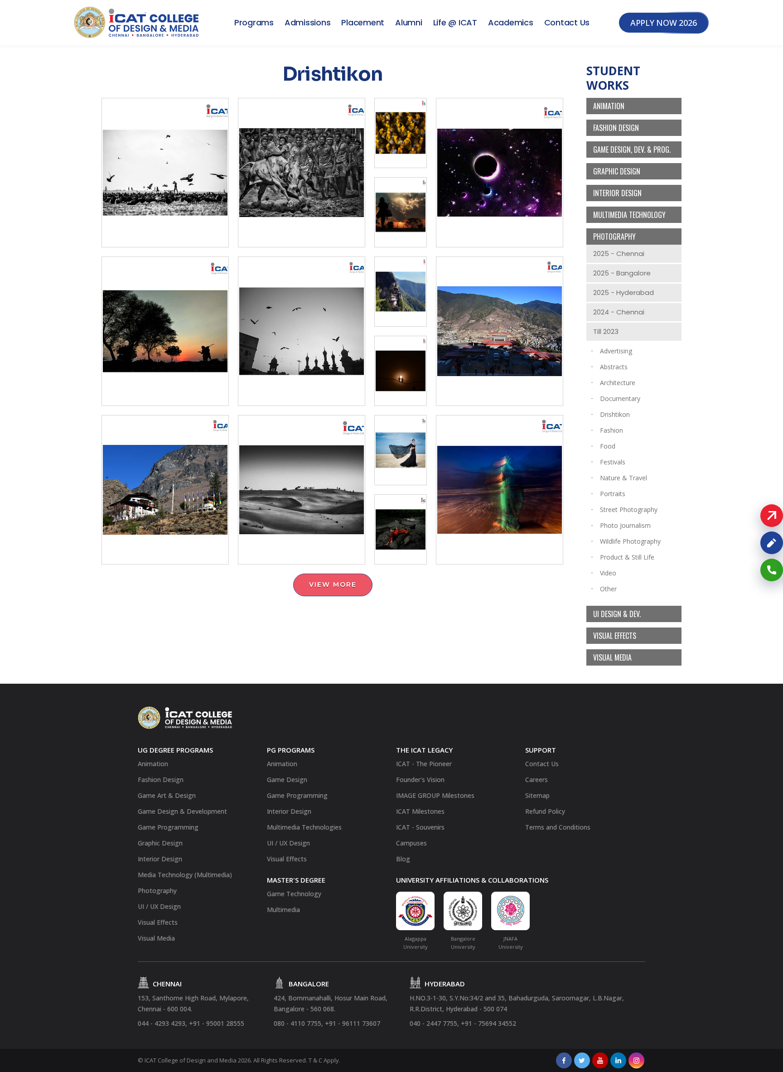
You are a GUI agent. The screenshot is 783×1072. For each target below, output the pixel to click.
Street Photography (628, 509)
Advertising (616, 351)
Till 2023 (606, 331)
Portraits (612, 493)
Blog (403, 859)
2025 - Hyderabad (623, 292)
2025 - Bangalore (622, 273)
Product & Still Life (627, 557)
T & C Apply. (324, 1060)
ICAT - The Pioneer (424, 763)
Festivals (612, 462)
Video (608, 573)
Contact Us (567, 22)
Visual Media (612, 657)
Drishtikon (615, 414)
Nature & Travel (623, 477)
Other (608, 588)
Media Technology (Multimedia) (185, 874)
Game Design (287, 779)
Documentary (620, 398)
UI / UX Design (159, 906)
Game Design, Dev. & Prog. (632, 149)
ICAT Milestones (420, 811)
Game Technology (294, 893)
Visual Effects (614, 635)
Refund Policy (545, 811)
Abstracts (614, 366)
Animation (608, 106)
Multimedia (283, 909)
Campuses (411, 843)
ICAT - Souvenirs (420, 827)
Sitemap (537, 795)
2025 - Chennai (618, 253)
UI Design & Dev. (617, 613)
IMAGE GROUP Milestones (435, 795)
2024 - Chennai (618, 312)
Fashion (611, 430)
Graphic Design (616, 171)
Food (607, 446)
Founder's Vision (420, 779)
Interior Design (617, 193)
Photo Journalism (625, 525)
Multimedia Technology (629, 214)
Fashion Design (616, 127)
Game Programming (168, 827)
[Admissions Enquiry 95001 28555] (771, 570)
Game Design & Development (182, 811)
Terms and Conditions (557, 827)
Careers (536, 779)
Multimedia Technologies (304, 827)
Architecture (617, 382)
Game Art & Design (167, 795)
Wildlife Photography (630, 541)
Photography (614, 236)
